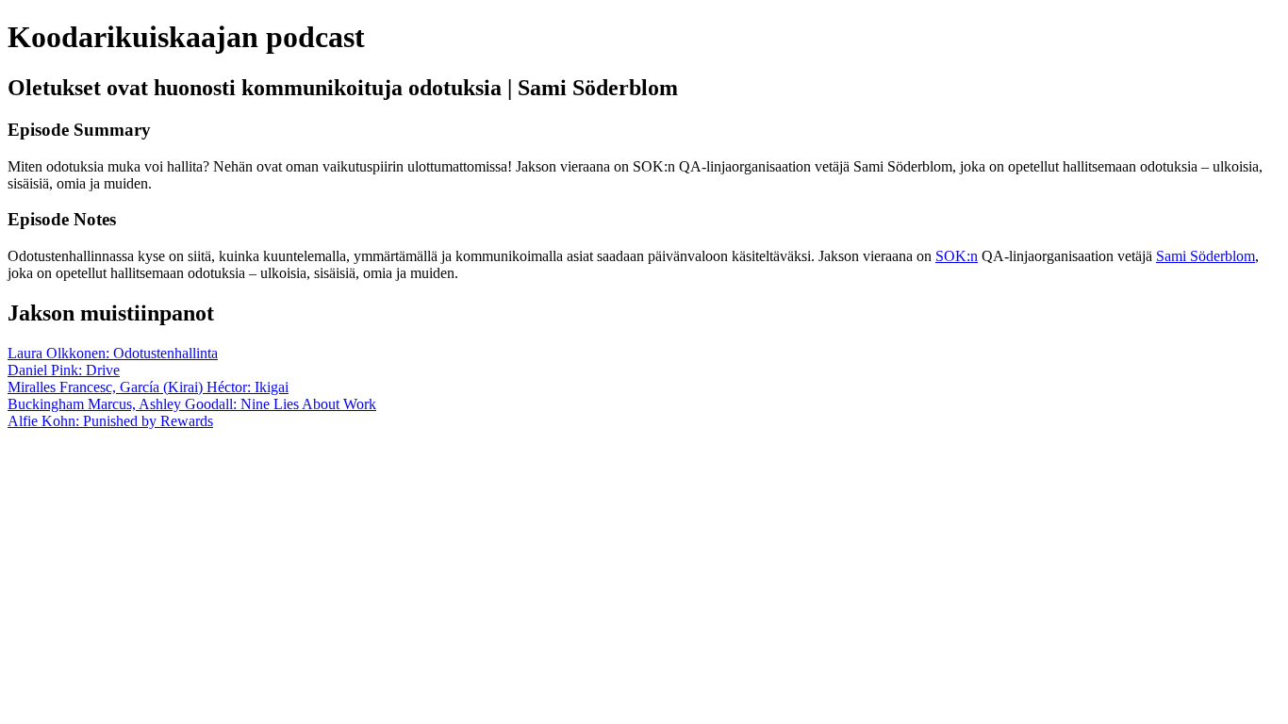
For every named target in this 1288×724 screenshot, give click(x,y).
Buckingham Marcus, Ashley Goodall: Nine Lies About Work (192, 404)
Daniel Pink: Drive (64, 370)
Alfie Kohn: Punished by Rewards (110, 421)
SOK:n (956, 256)
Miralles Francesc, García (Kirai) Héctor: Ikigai (148, 387)
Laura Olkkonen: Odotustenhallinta (113, 353)
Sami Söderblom (1205, 256)
